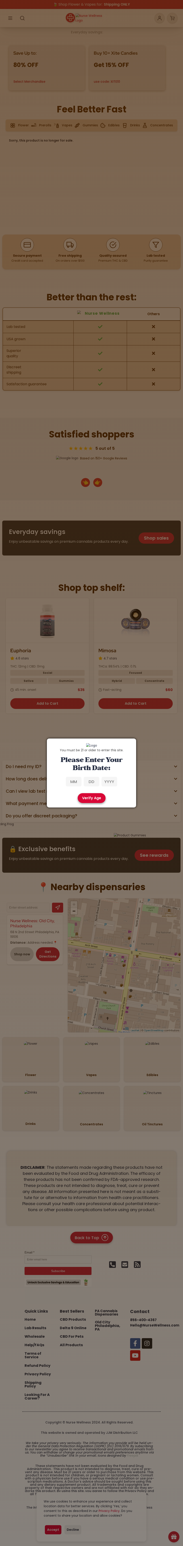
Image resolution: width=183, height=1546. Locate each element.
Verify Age (91, 798)
